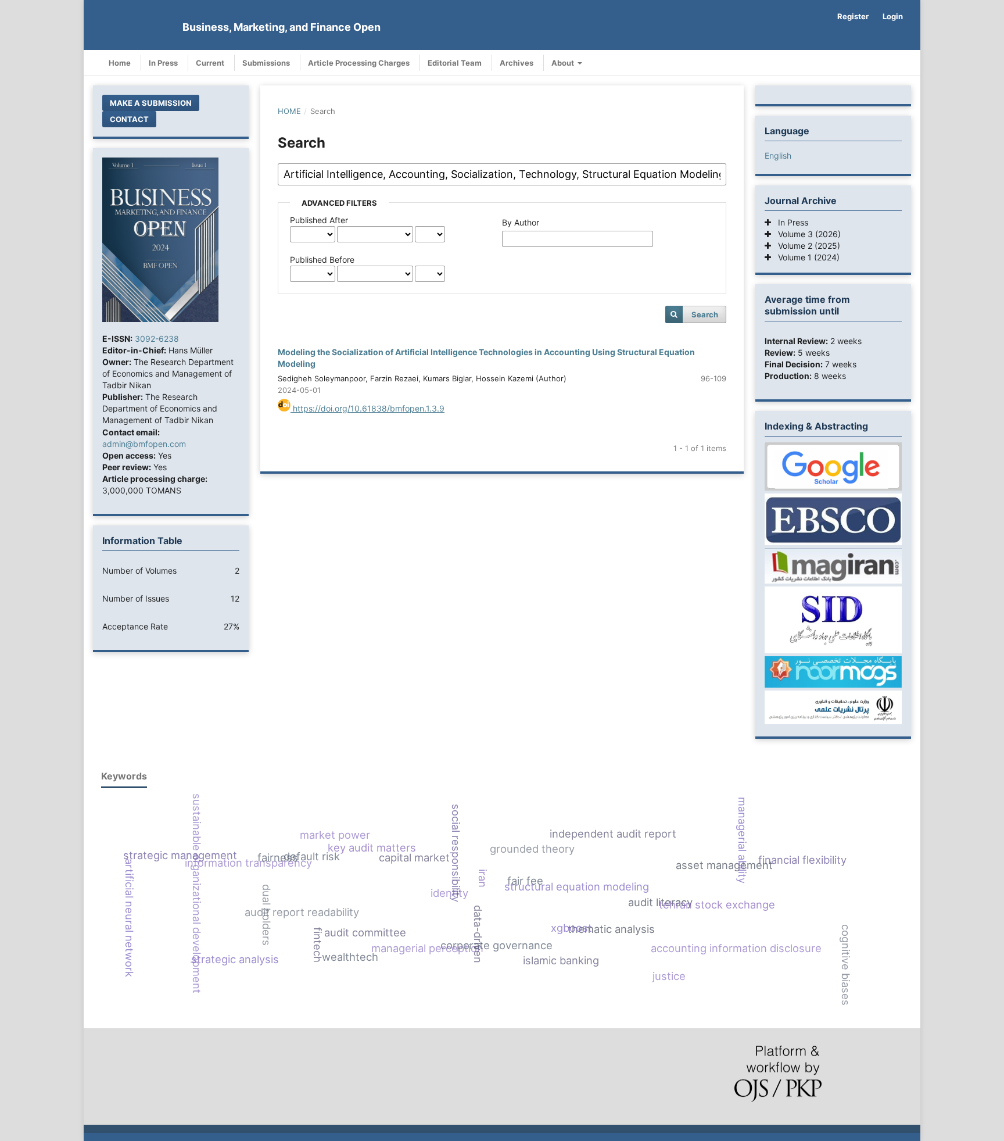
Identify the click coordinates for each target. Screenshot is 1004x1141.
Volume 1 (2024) (805, 257)
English (778, 155)
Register (853, 16)
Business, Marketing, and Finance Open (281, 27)
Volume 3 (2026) (806, 234)
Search (704, 314)
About (563, 62)
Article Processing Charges (359, 62)
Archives (516, 62)
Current (210, 62)
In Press (163, 62)
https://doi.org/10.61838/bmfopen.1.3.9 (367, 408)
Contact (129, 119)
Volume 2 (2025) (805, 246)
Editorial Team (455, 62)
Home (120, 62)
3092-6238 (157, 339)
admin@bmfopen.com (144, 444)
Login (893, 16)
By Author (520, 222)
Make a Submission (151, 103)
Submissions (266, 62)
